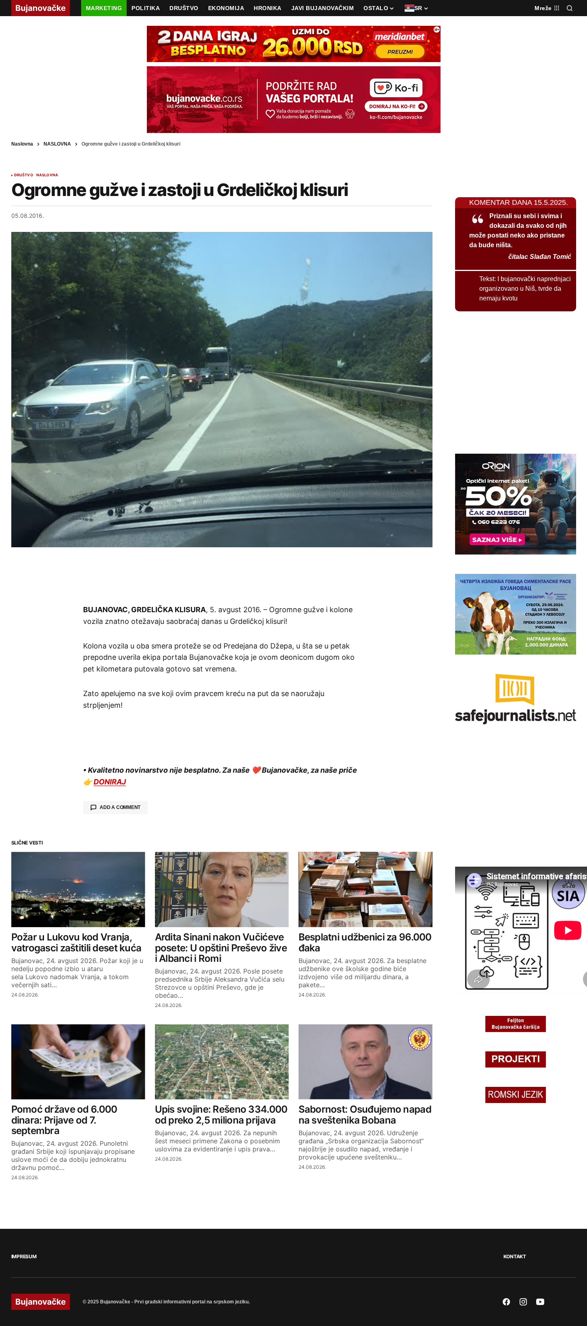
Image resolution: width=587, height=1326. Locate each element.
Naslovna (22, 144)
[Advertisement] (221, 575)
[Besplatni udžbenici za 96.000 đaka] (365, 889)
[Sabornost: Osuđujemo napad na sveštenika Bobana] (365, 1062)
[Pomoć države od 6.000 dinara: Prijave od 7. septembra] (78, 1062)
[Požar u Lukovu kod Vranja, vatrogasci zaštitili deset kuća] (78, 889)
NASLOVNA (57, 144)
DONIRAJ (110, 782)
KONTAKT (514, 1256)
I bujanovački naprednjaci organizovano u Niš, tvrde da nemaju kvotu (525, 288)
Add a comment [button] (120, 807)
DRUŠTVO (23, 175)
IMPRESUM (24, 1256)
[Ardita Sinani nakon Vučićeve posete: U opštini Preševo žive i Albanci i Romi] (222, 889)
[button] (569, 8)
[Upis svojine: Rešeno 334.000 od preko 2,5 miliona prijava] (222, 1062)
